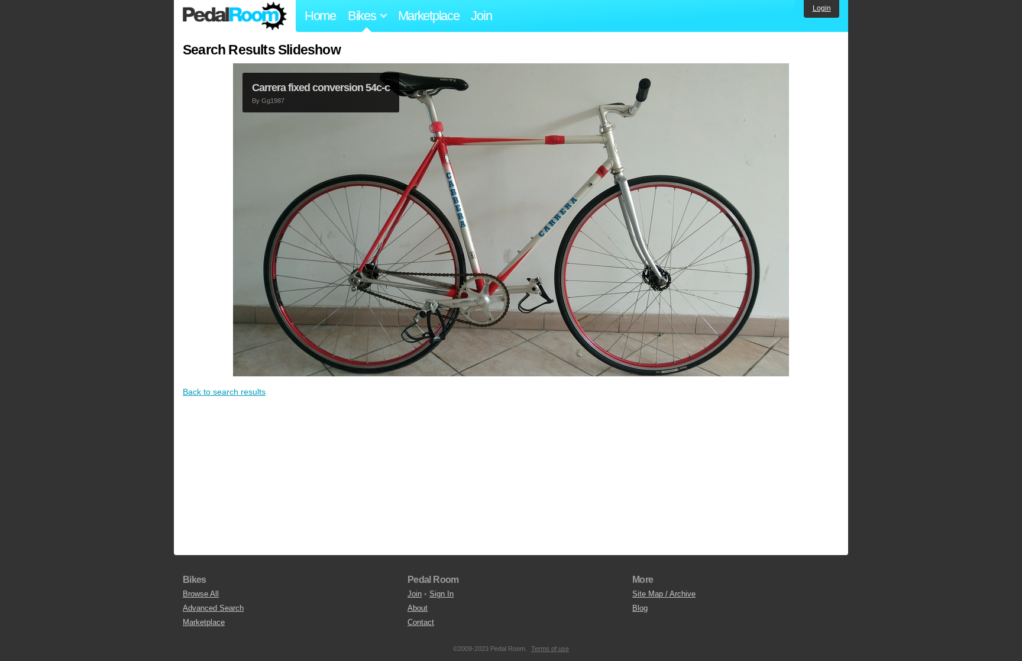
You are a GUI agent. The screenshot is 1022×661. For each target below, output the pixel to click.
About (417, 608)
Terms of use (550, 648)
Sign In (441, 593)
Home (320, 15)
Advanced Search (213, 608)
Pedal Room (235, 16)
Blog (640, 608)
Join (481, 15)
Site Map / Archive (664, 593)
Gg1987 (272, 100)
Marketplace (429, 15)
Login (822, 8)
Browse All (201, 593)
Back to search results (224, 391)
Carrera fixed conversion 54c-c (321, 87)
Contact (420, 622)
